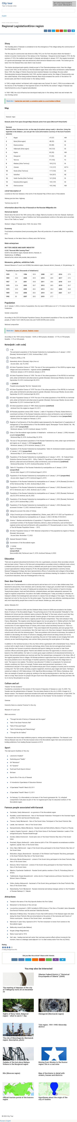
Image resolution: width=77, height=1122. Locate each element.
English (4, 16)
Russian (2, 1121)
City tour (7, 3)
